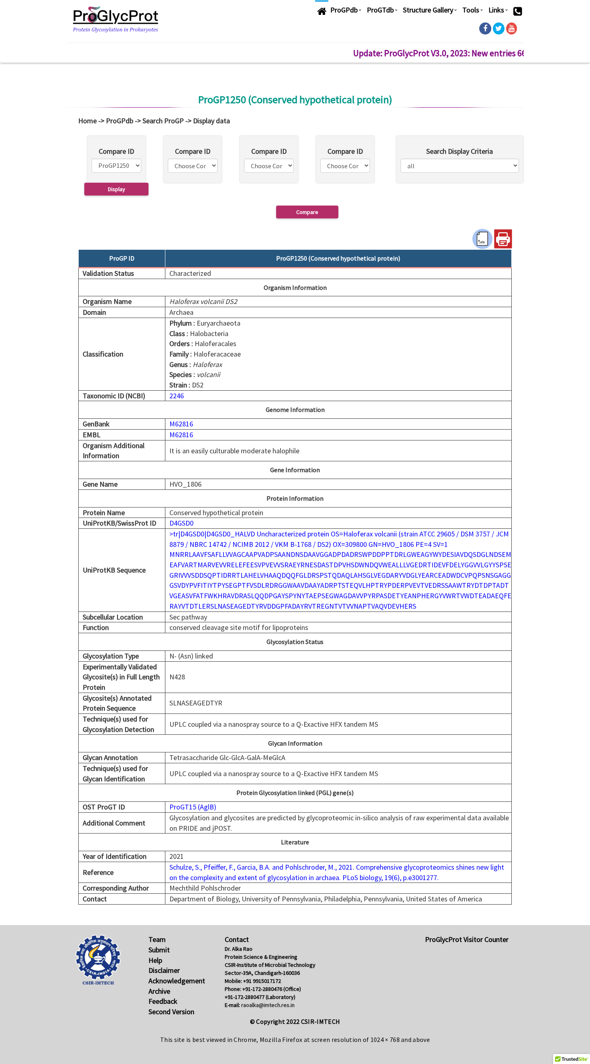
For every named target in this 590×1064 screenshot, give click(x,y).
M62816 (181, 423)
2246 (176, 395)
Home (87, 120)
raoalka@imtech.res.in (268, 1005)
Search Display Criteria (459, 151)
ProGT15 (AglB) (192, 806)
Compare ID (116, 151)
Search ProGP (163, 120)
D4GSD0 (181, 523)
